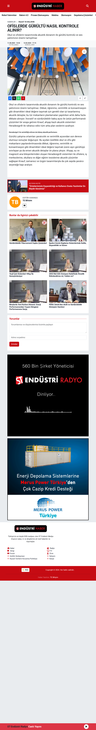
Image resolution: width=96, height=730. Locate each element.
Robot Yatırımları (9, 15)
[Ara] (87, 6)
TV (51, 551)
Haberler (11, 22)
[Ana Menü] (8, 6)
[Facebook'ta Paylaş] (10, 98)
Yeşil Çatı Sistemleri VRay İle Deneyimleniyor (21, 275)
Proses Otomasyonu (40, 15)
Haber (12, 548)
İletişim (52, 556)
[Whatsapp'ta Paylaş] (19, 98)
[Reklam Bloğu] (48, 395)
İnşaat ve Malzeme (26, 22)
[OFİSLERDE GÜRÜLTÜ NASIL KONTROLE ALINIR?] (48, 71)
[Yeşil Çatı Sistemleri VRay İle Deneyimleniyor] (28, 261)
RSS (26, 570)
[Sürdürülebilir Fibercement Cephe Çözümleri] (28, 230)
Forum (12, 553)
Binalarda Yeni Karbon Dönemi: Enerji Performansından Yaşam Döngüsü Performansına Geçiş (25, 306)
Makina (55, 15)
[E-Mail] (24, 206)
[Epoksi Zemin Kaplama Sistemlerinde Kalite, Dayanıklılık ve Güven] (68, 230)
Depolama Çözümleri (83, 15)
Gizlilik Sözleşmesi (17, 556)
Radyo (52, 548)
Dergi (12, 551)
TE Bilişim (54, 577)
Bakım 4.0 (23, 15)
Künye (51, 559)
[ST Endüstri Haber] (47, 6)
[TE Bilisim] (15, 202)
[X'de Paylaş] (14, 98)
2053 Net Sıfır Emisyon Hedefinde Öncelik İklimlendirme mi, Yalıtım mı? (66, 275)
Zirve (51, 553)
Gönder (14, 344)
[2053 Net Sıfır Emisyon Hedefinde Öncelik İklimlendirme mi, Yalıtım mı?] (68, 261)
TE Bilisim (27, 200)
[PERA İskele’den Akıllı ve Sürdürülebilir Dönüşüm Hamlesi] (68, 291)
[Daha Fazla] (23, 98)
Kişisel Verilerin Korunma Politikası (23, 559)
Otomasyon (66, 15)
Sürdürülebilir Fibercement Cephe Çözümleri (28, 243)
